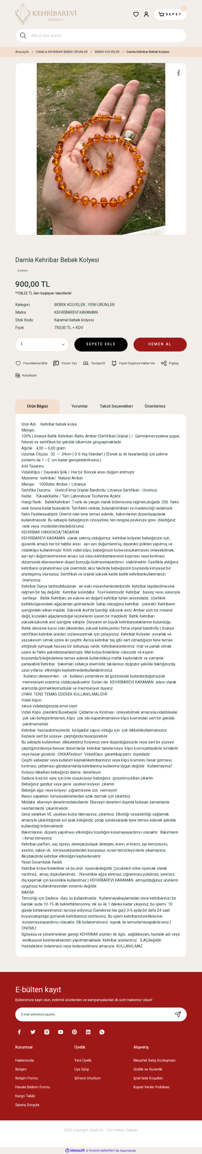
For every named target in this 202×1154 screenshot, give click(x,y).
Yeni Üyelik (82, 1060)
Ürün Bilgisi (37, 406)
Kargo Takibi (25, 1096)
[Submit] (178, 1014)
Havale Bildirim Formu (32, 1087)
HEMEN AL (160, 344)
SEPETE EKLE (101, 344)
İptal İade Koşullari (148, 1078)
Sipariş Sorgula (27, 1105)
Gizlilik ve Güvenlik (148, 1069)
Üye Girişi (81, 1069)
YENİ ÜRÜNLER (101, 304)
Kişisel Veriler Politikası (151, 1087)
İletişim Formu (26, 1078)
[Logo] (46, 14)
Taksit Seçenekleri (116, 406)
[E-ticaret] (100, 1150)
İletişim (21, 1069)
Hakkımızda (24, 1060)
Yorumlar (79, 406)
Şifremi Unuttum (87, 1078)
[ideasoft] (75, 1150)
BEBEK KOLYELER (69, 304)
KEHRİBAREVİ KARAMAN (76, 312)
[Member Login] (146, 14)
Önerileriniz (155, 406)
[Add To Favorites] (31, 363)
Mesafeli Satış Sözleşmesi (154, 1060)
